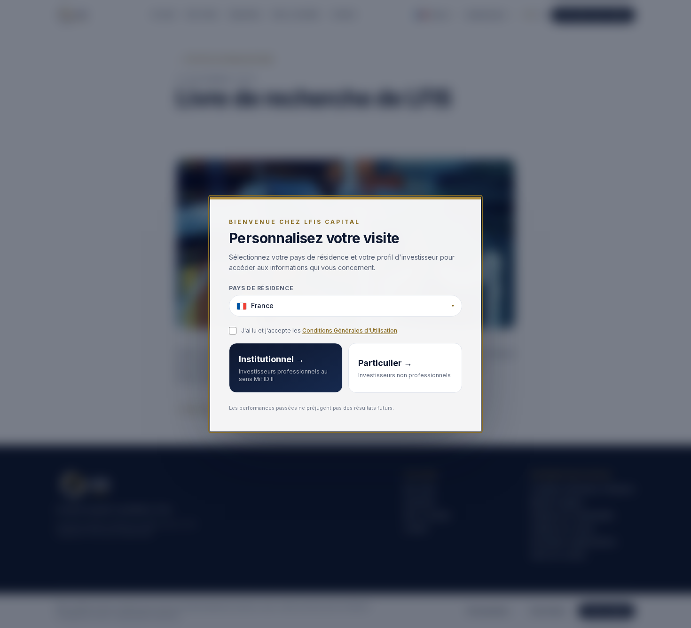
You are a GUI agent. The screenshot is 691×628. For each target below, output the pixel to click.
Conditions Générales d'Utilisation (349, 330)
